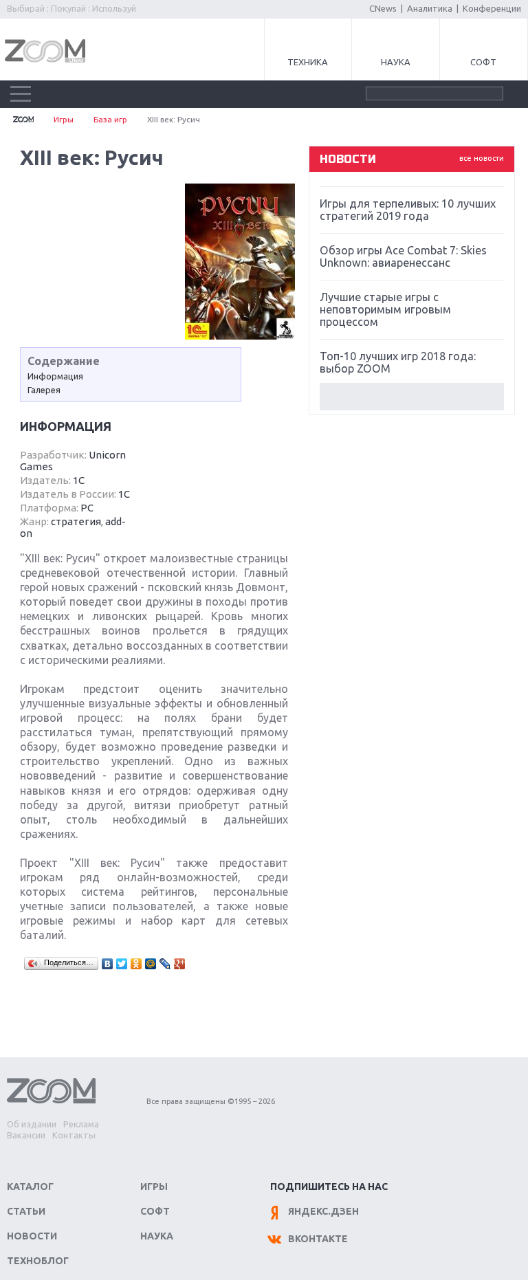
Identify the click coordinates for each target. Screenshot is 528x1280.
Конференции (492, 8)
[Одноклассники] (136, 964)
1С (79, 480)
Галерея (44, 390)
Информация (55, 376)
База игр (110, 119)
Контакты (74, 1135)
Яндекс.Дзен (323, 1211)
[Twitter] (122, 964)
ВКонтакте (318, 1238)
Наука (395, 62)
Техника (307, 62)
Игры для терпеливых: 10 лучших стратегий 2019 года (408, 209)
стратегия (76, 521)
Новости (32, 1236)
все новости (481, 158)
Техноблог (38, 1260)
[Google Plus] (180, 964)
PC (87, 508)
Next (412, 396)
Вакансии (26, 1135)
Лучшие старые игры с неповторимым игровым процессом (385, 309)
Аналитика (429, 8)
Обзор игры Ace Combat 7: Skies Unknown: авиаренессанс (403, 256)
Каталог (30, 1186)
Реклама (81, 1124)
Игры (64, 119)
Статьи (26, 1211)
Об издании (31, 1124)
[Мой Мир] (151, 964)
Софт (483, 62)
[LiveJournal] (165, 964)
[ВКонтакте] (107, 964)
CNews (383, 8)
